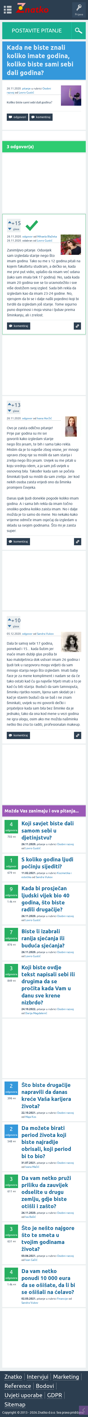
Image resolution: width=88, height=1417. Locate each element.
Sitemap (15, 1404)
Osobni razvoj (65, 844)
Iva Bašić (30, 1216)
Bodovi (45, 1386)
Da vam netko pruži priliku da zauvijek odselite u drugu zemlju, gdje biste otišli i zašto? (46, 1192)
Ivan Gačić (31, 1260)
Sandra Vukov (45, 633)
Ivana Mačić (32, 1166)
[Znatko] (32, 7)
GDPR (54, 1395)
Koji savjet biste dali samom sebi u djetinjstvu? (47, 830)
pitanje (26, 88)
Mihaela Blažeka (47, 236)
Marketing (66, 1377)
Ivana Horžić (44, 418)
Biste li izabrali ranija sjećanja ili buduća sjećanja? (43, 938)
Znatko (13, 1377)
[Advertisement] (44, 183)
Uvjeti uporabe (23, 1395)
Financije (62, 1298)
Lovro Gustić (26, 92)
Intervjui (37, 1377)
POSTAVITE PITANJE (37, 30)
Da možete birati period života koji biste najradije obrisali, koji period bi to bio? (46, 1142)
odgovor (27, 236)
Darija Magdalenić (36, 1013)
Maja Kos (30, 1116)
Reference (18, 1386)
